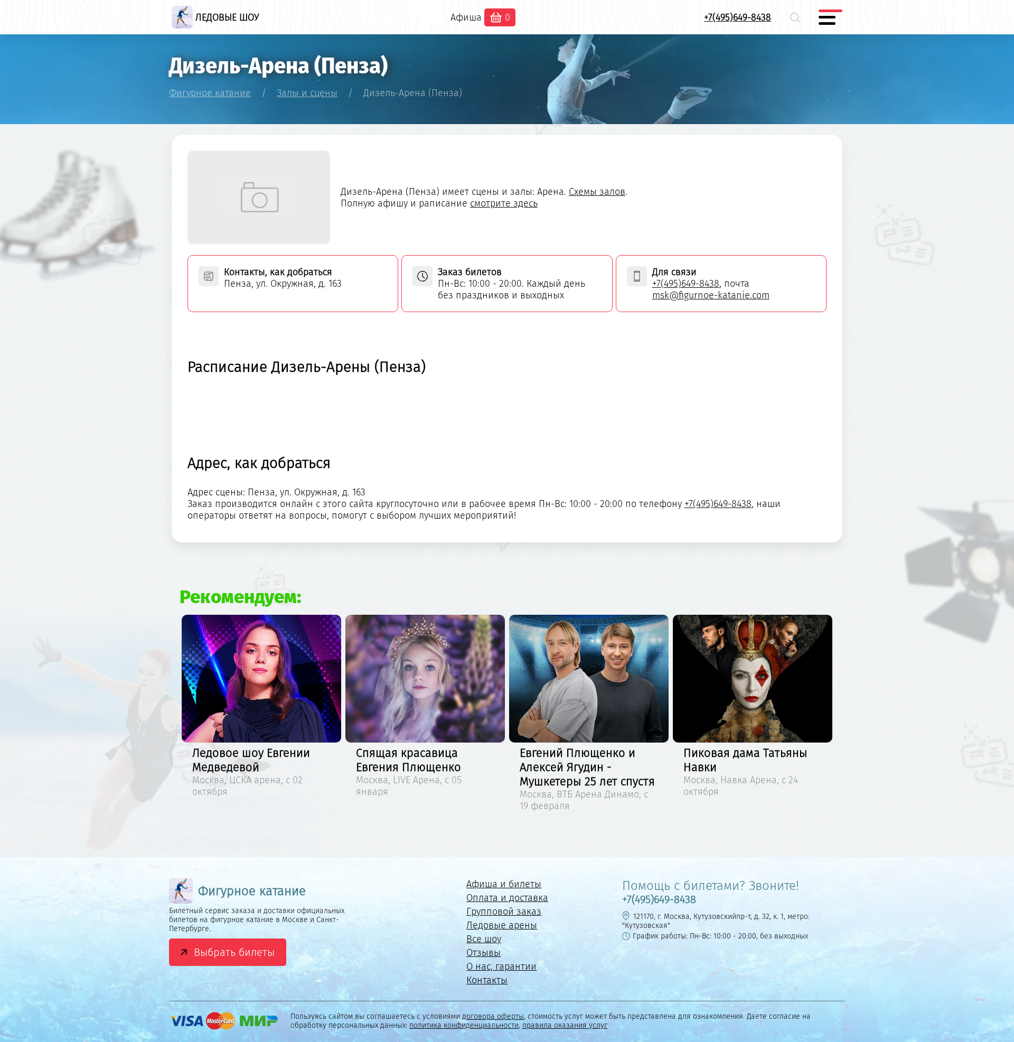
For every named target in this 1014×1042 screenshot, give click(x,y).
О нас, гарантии (501, 966)
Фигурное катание (252, 891)
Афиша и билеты (503, 884)
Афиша (466, 17)
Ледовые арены (501, 925)
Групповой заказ (503, 911)
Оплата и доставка (507, 898)
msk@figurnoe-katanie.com (710, 295)
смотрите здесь (504, 203)
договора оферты (493, 1016)
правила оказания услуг (564, 1025)
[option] (261, 708)
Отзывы (483, 953)
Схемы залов (597, 192)
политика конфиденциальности (464, 1025)
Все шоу (483, 939)
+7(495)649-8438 (737, 17)
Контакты (487, 980)
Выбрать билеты (234, 952)
